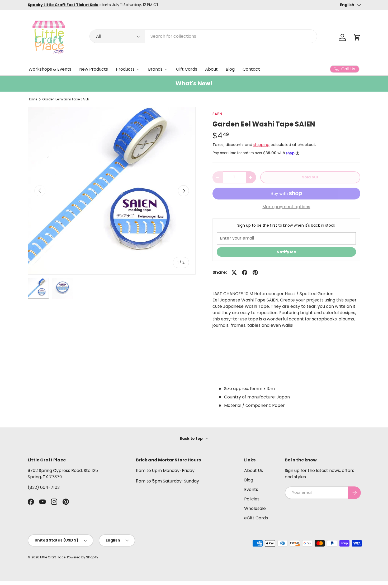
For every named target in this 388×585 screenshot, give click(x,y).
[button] (357, 37)
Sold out (310, 177)
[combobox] (203, 36)
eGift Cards (256, 518)
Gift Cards (186, 69)
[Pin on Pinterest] (255, 272)
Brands (155, 69)
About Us (253, 470)
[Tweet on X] (234, 272)
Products (125, 69)
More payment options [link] (286, 207)
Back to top (191, 438)
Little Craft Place (52, 557)
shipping (261, 144)
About (211, 69)
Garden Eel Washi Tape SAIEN (65, 99)
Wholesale (255, 508)
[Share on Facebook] (244, 272)
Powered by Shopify (82, 557)
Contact (251, 69)
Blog (230, 69)
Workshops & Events (50, 69)
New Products (93, 69)
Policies (251, 499)
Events (251, 489)
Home (32, 99)
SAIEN (217, 113)
